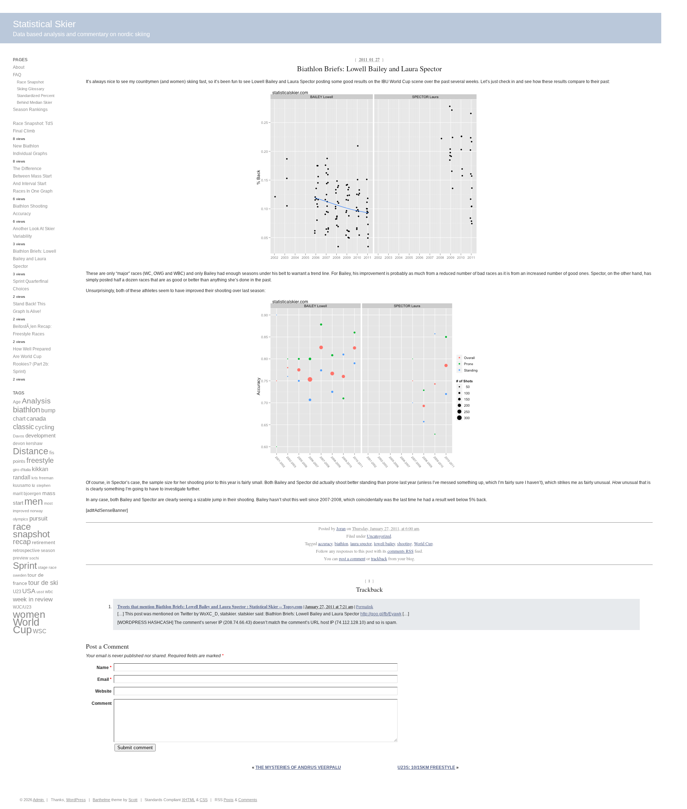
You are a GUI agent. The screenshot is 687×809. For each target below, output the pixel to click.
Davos (18, 436)
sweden (19, 575)
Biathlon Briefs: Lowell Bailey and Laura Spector (34, 259)
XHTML (188, 800)
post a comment (352, 558)
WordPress (76, 800)
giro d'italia (22, 470)
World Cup (423, 543)
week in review (33, 599)
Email (104, 679)
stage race (47, 567)
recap (22, 542)
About (18, 67)
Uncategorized (379, 536)
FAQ (17, 74)
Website (103, 691)
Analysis (36, 401)
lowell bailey (384, 543)
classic (23, 427)
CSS (204, 800)
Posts (229, 800)
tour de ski (43, 582)
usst (40, 592)
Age (17, 401)
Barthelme (101, 800)
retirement (43, 542)
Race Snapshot (30, 82)
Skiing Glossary (30, 89)
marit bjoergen (27, 493)
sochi (34, 558)
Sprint (25, 566)
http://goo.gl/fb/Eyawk (380, 613)
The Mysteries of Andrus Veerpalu (298, 767)
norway (36, 511)
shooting (404, 543)
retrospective (26, 550)
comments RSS (401, 551)
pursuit (38, 518)
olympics (20, 519)
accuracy (325, 543)
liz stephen (41, 485)
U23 (17, 591)
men (33, 501)
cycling (44, 427)
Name (104, 667)
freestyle (40, 460)
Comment (102, 703)
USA (28, 591)
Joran (341, 528)
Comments (247, 800)
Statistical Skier (44, 24)
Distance (30, 451)
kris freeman (42, 478)
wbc (49, 591)
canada (36, 418)
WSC (40, 631)
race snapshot (31, 530)
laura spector (361, 543)
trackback (379, 558)
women (29, 614)
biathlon (341, 543)
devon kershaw (28, 443)
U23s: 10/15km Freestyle (426, 767)
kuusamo (22, 485)
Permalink (364, 606)
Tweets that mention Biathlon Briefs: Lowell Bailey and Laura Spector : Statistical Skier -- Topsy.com (209, 607)
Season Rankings (30, 109)
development (40, 435)
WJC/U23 (22, 607)
